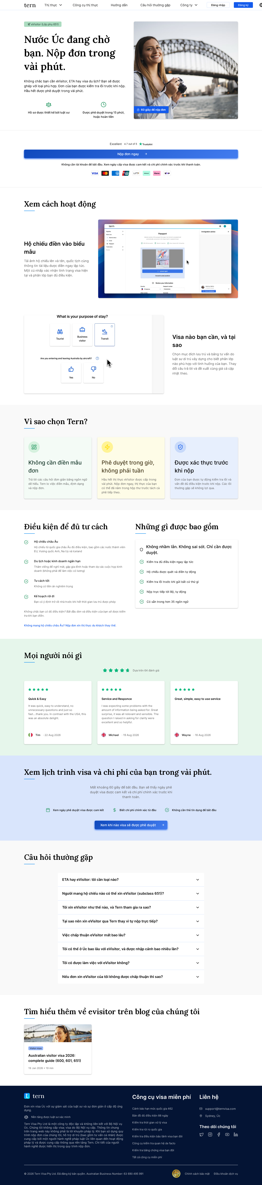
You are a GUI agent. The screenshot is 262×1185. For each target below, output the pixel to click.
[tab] (54, 5)
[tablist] (121, 5)
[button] (54, 5)
